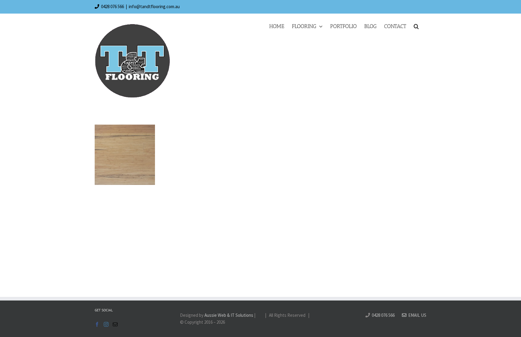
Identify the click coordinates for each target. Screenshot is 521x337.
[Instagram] (106, 324)
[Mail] (115, 324)
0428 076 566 (112, 6)
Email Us (416, 315)
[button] (416, 26)
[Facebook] (97, 324)
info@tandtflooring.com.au (154, 6)
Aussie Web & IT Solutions (228, 315)
